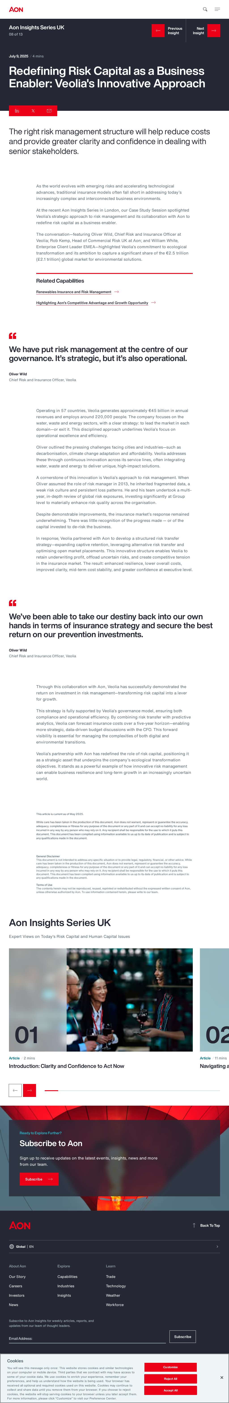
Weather (113, 1295)
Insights (64, 1295)
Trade (110, 1276)
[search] (205, 9)
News (13, 1304)
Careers (15, 1286)
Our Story (17, 1276)
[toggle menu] (217, 9)
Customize (170, 1367)
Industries (65, 1286)
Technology (116, 1286)
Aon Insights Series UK (36, 27)
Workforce (115, 1304)
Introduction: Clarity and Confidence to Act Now (66, 1066)
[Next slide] (29, 1090)
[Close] (222, 1377)
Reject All (170, 1379)
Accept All (171, 1390)
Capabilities (67, 1276)
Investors (16, 1295)
